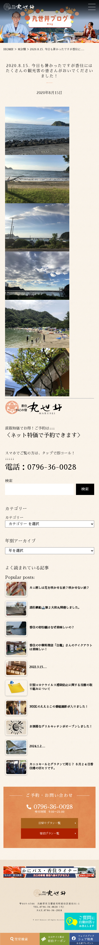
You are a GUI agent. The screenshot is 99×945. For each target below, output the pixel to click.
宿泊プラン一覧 (49, 833)
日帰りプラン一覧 (49, 823)
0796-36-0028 (53, 807)
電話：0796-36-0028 (40, 467)
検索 (8, 481)
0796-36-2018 (53, 910)
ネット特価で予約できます (44, 435)
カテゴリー (14, 518)
